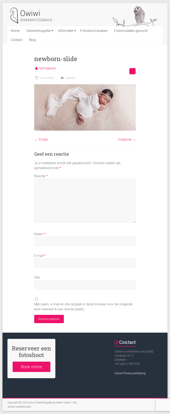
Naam (39, 234)
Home (15, 31)
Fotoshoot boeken (94, 31)
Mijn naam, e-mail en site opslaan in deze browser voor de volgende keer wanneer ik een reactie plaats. (83, 306)
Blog (32, 40)
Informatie (65, 31)
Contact (16, 40)
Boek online (31, 366)
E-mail (39, 256)
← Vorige (41, 139)
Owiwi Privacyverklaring (130, 373)
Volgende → (127, 139)
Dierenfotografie (39, 31)
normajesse (47, 68)
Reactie (41, 176)
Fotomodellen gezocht (131, 31)
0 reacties (70, 78)
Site (37, 277)
